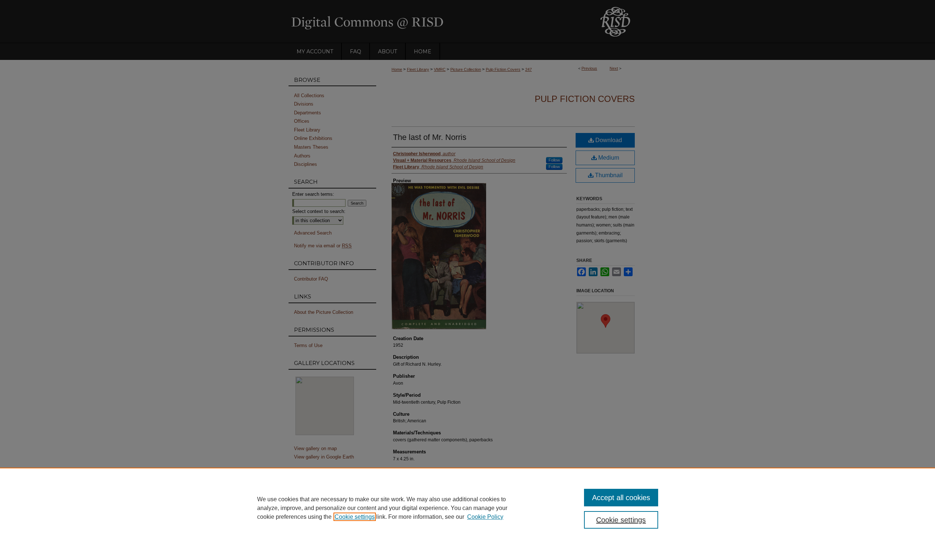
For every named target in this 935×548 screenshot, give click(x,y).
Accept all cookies (621, 498)
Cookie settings (355, 517)
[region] (467, 508)
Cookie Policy (485, 517)
